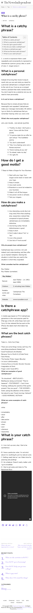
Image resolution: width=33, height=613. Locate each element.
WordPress (20, 609)
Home (5, 600)
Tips (3, 12)
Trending (9, 589)
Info (27, 600)
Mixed (12, 602)
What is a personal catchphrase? (14, 42)
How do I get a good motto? (13, 45)
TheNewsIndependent (17, 2)
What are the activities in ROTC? (17, 558)
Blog (4, 588)
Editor (5, 20)
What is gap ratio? (12, 573)
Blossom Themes (26, 607)
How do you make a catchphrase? (14, 47)
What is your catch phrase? (12, 54)
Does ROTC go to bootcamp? (16, 562)
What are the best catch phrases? (15, 51)
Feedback (19, 602)
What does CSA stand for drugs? (17, 578)
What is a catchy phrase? (12, 40)
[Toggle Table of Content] (24, 37)
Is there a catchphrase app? (12, 49)
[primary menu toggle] (2, 2)
